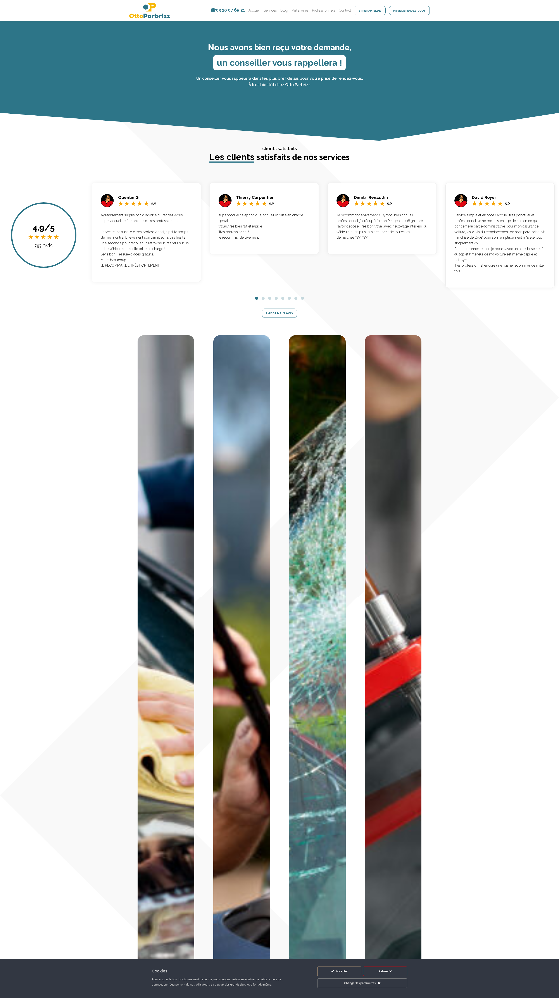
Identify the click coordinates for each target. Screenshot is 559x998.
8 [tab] (302, 298)
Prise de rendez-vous (409, 10)
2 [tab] (263, 298)
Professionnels (323, 10)
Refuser (384, 971)
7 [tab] (296, 298)
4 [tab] (276, 298)
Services (270, 10)
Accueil (254, 10)
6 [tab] (289, 298)
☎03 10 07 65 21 (227, 10)
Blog (284, 10)
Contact (345, 10)
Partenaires (300, 10)
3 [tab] (269, 298)
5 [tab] (283, 298)
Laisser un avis (279, 313)
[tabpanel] (146, 232)
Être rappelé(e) (370, 10)
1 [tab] (256, 298)
